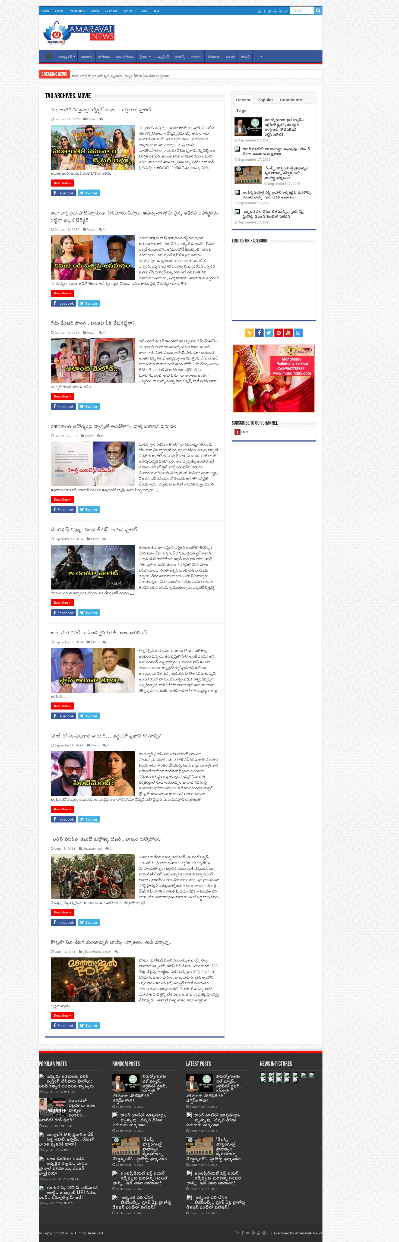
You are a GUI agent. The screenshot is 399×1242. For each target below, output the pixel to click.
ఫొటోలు (196, 56)
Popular (265, 100)
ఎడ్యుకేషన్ (162, 56)
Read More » (62, 183)
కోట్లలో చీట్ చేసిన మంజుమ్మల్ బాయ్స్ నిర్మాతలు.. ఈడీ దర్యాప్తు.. (111, 942)
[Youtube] (280, 11)
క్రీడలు (143, 56)
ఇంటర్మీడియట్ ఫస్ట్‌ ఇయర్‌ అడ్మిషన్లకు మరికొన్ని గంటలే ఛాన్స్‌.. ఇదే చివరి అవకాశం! (277, 194)
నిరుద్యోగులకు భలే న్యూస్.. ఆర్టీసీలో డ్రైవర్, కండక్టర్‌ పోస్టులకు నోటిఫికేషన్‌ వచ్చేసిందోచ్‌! (284, 127)
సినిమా (230, 56)
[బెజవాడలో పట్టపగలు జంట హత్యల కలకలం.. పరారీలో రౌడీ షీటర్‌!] (52, 1107)
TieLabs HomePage (49, 56)
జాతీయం (104, 56)
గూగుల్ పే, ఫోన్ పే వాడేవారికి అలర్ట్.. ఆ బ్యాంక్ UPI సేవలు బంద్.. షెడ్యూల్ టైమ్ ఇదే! (68, 1192)
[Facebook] (264, 11)
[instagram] (286, 11)
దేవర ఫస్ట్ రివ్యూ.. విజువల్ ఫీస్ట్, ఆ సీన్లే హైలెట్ (94, 529)
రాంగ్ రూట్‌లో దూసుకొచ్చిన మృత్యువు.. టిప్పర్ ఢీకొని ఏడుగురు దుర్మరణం (276, 151)
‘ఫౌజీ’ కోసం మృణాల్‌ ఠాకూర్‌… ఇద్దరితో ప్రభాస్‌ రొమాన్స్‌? (106, 736)
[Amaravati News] (80, 31)
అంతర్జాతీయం (125, 56)
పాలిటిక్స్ (180, 56)
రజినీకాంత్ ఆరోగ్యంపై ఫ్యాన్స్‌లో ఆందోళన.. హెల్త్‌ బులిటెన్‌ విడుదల (113, 426)
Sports (59, 11)
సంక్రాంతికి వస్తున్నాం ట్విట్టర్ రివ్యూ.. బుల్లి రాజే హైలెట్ (101, 110)
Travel (156, 11)
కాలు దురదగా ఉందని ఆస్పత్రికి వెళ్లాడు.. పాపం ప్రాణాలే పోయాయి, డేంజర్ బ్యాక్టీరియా (63, 1165)
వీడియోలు (214, 56)
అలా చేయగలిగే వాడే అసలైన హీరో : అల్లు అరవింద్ (99, 633)
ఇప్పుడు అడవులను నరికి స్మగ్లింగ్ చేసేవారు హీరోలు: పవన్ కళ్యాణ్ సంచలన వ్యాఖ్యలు (66, 1080)
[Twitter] (269, 11)
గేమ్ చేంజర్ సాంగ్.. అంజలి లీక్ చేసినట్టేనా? (93, 323)
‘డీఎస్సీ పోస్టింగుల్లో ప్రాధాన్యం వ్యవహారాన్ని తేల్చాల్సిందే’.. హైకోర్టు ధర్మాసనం (121, 75)
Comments (291, 100)
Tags (241, 111)
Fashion (127, 11)
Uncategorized (92, 848)
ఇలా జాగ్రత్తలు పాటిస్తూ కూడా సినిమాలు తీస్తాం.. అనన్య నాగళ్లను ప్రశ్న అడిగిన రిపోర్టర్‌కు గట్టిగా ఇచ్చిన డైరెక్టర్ (134, 216)
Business (110, 11)
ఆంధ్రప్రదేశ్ (65, 56)
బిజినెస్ (245, 56)
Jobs (144, 11)
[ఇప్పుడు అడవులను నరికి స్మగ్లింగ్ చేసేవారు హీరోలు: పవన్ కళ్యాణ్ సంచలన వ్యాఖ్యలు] (41, 1076)
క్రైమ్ (85, 951)
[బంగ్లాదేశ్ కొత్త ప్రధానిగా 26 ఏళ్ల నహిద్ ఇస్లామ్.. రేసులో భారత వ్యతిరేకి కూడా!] (41, 1134)
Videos (94, 11)
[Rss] (260, 11)
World (45, 11)
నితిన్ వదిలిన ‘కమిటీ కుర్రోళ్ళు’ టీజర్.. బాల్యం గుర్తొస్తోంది (106, 839)
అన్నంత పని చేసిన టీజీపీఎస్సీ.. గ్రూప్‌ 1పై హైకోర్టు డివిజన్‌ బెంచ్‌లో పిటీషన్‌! (273, 213)
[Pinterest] (275, 11)
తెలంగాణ (87, 56)
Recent (243, 100)
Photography (77, 11)
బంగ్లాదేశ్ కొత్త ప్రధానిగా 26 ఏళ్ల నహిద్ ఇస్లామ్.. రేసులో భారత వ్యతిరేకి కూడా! (66, 1139)
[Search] (318, 11)
